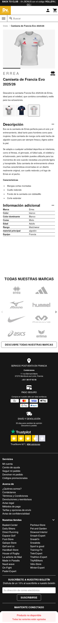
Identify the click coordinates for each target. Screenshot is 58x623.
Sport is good (37, 546)
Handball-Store (10, 549)
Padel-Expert (9, 571)
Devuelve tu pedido (29, 425)
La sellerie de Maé (12, 557)
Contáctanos (29, 370)
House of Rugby (10, 553)
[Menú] (3, 18)
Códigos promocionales (15, 478)
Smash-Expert (37, 535)
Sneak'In (34, 539)
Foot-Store (8, 539)
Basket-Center (10, 525)
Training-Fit (36, 549)
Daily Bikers (8, 528)
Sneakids (35, 542)
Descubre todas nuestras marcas (29, 344)
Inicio (5, 25)
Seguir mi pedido (11, 471)
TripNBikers (36, 560)
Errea (11, 73)
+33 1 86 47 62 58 (29, 379)
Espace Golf (8, 535)
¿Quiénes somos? (12, 488)
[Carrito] (55, 10)
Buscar (17, 18)
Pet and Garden (38, 528)
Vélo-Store (35, 564)
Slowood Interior (38, 532)
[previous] (2, 312)
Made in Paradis (11, 560)
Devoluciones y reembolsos (17, 499)
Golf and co (8, 546)
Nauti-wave (8, 564)
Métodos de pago (11, 506)
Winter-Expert (37, 567)
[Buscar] (11, 18)
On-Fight (7, 567)
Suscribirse (29, 597)
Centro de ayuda (11, 467)
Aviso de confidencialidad (16, 513)
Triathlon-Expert (38, 557)
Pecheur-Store (37, 525)
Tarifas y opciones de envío (16, 510)
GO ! (29, 4)
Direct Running (10, 532)
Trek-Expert (36, 553)
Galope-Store (9, 542)
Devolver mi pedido (12, 474)
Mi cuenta (7, 463)
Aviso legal (8, 503)
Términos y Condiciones (15, 495)
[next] (56, 312)
